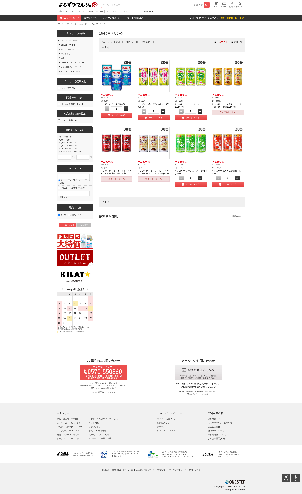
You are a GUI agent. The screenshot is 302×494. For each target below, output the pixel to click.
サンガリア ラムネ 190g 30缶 (114, 104)
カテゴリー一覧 (67, 18)
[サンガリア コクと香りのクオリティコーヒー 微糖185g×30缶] (228, 76)
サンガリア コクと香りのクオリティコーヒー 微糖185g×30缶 (227, 105)
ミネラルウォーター (78, 11)
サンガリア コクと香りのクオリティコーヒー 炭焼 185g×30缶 (116, 172)
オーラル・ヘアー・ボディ (69, 438)
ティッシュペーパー (113, 11)
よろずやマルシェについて (220, 423)
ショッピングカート (166, 430)
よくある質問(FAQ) (216, 438)
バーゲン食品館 (111, 18)
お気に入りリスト (165, 423)
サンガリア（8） (69, 88)
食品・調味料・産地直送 (68, 419)
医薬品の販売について (145, 470)
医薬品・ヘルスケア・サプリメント (105, 419)
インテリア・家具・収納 (100, 438)
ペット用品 (94, 423)
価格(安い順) (132, 42)
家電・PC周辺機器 (97, 430)
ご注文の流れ (214, 426)
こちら (108, 392)
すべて (63, 180)
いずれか (74, 180)
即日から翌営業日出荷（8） (73, 104)
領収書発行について (217, 434)
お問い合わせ (194, 470)
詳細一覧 (238, 42)
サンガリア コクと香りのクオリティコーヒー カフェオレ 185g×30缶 (153, 172)
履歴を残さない (238, 216)
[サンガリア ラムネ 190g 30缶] (116, 76)
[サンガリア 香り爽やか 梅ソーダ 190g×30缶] (154, 76)
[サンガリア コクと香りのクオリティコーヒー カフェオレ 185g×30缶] (154, 143)
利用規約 (161, 470)
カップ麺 (99, 11)
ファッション (95, 426)
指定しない (107, 42)
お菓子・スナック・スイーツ (70, 426)
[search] (206, 5)
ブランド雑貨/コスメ (135, 18)
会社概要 (105, 470)
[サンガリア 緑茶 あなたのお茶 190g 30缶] (191, 143)
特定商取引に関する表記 (122, 470)
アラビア (136, 11)
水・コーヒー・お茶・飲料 (69, 423)
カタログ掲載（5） (70, 120)
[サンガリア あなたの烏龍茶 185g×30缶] (228, 143)
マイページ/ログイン (166, 419)
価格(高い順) (148, 42)
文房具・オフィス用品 (99, 434)
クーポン (161, 426)
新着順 (119, 42)
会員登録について (216, 430)
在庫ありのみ (75, 215)
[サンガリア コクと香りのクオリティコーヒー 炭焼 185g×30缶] (116, 143)
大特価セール (90, 18)
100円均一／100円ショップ (69, 430)
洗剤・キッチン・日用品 (68, 434)
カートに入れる (118, 115)
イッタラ (126, 11)
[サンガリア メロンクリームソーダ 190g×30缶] (191, 76)
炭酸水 (90, 11)
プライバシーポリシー (176, 470)
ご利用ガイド (214, 419)
